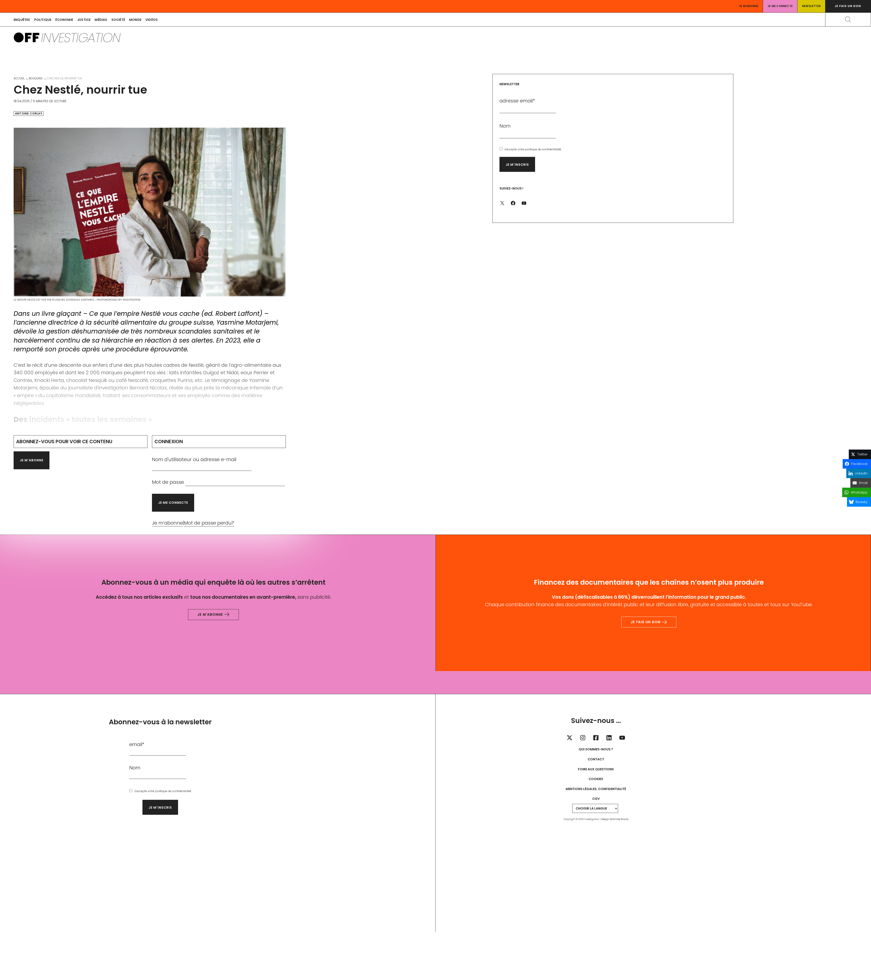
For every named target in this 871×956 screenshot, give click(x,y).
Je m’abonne (748, 6)
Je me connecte (780, 6)
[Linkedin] (609, 738)
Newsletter (811, 6)
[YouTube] (622, 738)
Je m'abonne (31, 460)
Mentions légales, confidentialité (596, 789)
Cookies (596, 779)
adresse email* (517, 100)
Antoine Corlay (28, 114)
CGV (596, 798)
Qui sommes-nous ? (596, 749)
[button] (848, 6)
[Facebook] (596, 738)
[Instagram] (583, 738)
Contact (596, 759)
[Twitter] (570, 738)
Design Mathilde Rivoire (614, 819)
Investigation (80, 38)
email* (136, 744)
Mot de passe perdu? (209, 523)
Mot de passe (168, 482)
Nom (505, 126)
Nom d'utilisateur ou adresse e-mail (194, 459)
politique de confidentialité (543, 149)
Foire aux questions (596, 769)
